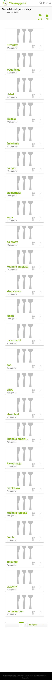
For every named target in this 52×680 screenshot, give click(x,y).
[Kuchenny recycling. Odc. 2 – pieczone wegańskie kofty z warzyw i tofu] (33, 268)
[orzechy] (24, 575)
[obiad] (24, 83)
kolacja (11, 119)
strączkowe (14, 291)
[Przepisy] (24, 34)
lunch (10, 316)
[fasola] (24, 526)
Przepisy (12, 45)
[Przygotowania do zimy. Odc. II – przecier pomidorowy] (40, 46)
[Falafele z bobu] (33, 243)
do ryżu (11, 168)
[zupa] (24, 206)
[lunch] (24, 304)
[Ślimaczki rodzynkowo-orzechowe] (33, 588)
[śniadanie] (24, 132)
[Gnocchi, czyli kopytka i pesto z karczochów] (40, 588)
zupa (10, 217)
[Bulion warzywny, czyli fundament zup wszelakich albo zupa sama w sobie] (40, 194)
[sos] (24, 354)
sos (9, 365)
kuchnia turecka (17, 513)
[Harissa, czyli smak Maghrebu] (33, 342)
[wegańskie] (24, 58)
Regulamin (25, 678)
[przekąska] (24, 477)
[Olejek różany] (33, 465)
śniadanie (13, 143)
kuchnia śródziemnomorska (24, 439)
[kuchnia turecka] (24, 501)
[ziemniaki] (24, 403)
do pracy (12, 242)
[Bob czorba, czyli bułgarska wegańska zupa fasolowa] (40, 95)
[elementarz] (24, 181)
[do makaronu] (24, 600)
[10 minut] (24, 551)
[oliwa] (24, 378)
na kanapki (14, 340)
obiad (10, 94)
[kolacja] (24, 108)
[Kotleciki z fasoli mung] (33, 46)
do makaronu (15, 611)
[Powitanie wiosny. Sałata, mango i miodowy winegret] (40, 563)
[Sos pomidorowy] (40, 169)
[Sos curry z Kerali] (33, 169)
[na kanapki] (24, 329)
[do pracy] (24, 231)
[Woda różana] (40, 465)
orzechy (12, 586)
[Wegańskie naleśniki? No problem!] (33, 563)
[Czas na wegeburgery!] (40, 292)
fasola (10, 537)
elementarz (14, 193)
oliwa (10, 389)
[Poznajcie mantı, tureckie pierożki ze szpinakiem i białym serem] (40, 440)
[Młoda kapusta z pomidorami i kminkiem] (40, 317)
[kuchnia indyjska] (24, 255)
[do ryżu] (24, 157)
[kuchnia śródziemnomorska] (24, 428)
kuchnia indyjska (17, 266)
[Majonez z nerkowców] (40, 342)
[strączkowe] (24, 280)
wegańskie (13, 69)
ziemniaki (13, 414)
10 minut (12, 562)
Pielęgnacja (14, 463)
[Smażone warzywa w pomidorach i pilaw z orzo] (40, 415)
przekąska (13, 488)
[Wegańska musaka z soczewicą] (40, 243)
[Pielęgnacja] (24, 452)
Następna (36, 624)
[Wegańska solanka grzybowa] (40, 71)
